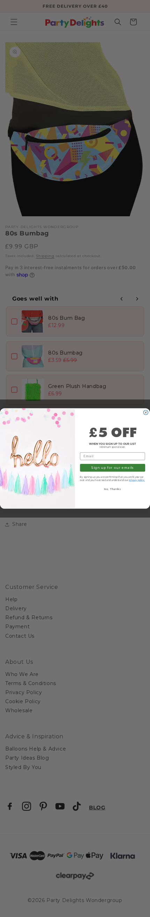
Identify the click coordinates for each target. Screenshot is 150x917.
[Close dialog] (145, 412)
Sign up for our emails (112, 467)
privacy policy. (137, 480)
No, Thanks (112, 489)
